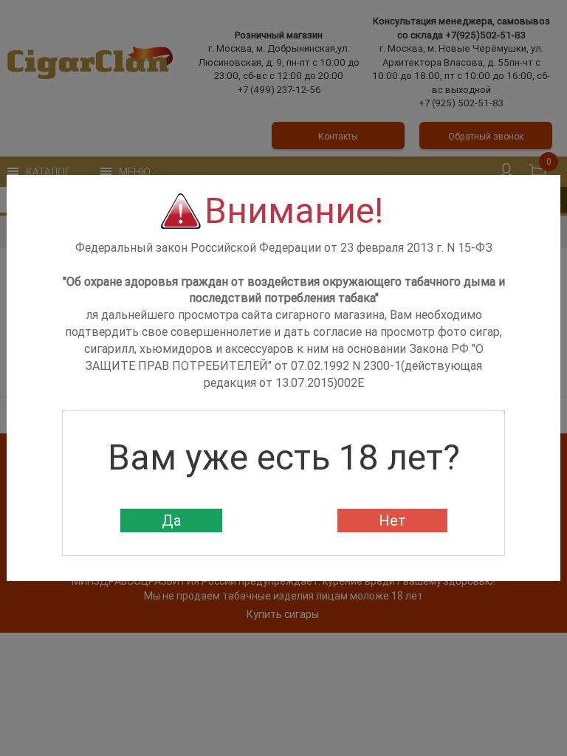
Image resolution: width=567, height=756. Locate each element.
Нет (392, 520)
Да (171, 520)
